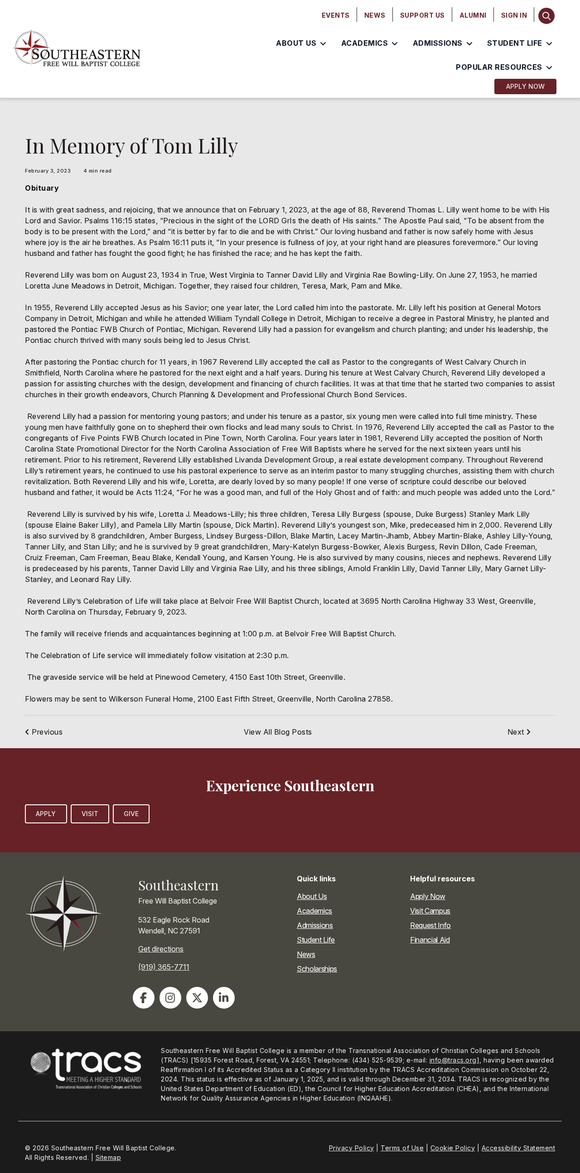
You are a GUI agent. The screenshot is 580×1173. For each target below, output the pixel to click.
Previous (46, 731)
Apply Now (525, 86)
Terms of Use (402, 1148)
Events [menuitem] (336, 15)
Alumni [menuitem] (473, 15)
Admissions (315, 925)
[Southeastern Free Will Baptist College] (77, 49)
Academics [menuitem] (364, 43)
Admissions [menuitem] (438, 43)
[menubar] (424, 15)
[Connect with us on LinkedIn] (224, 998)
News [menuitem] (375, 15)
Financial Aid (430, 939)
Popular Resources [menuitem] (499, 67)
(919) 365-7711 (163, 966)
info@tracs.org (453, 1060)
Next (517, 731)
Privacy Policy (351, 1148)
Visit (90, 813)
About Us (312, 896)
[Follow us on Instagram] (170, 998)
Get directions (161, 948)
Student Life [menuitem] (514, 43)
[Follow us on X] (197, 998)
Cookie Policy (452, 1148)
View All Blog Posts (278, 731)
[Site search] (546, 16)
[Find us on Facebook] (144, 998)
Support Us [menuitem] (422, 15)
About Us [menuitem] (296, 43)
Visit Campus (430, 910)
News (306, 954)
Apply (46, 813)
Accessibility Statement (519, 1148)
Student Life (316, 939)
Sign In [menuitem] (514, 15)
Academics (314, 910)
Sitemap (108, 1157)
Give (131, 813)
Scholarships (317, 968)
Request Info (430, 925)
